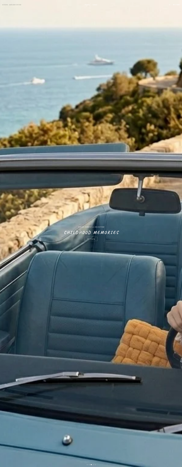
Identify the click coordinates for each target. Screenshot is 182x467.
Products (87, 5)
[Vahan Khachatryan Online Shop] (11, 5)
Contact (95, 5)
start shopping (91, 239)
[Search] (169, 5)
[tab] (87, 464)
